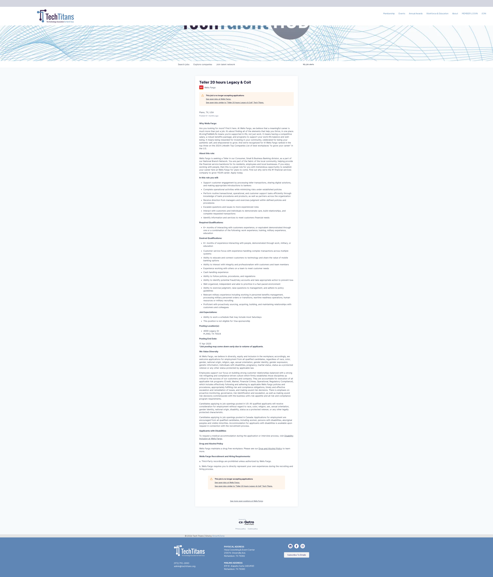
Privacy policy (240, 529)
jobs (183, 64)
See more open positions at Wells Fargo (246, 501)
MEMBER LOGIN (470, 13)
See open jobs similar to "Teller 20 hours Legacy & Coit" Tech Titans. (235, 102)
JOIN (483, 13)
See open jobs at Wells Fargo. (218, 99)
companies (202, 64)
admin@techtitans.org (184, 566)
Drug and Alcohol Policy (270, 448)
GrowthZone (218, 535)
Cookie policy (253, 529)
